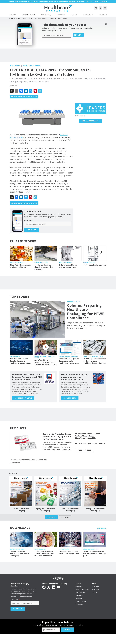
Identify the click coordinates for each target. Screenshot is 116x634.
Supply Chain (15, 356)
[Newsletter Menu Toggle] (96, 8)
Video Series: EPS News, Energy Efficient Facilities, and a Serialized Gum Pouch (44, 362)
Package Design (89, 263)
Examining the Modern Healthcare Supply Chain (69, 552)
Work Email (28, 220)
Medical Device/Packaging (68, 356)
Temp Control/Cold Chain (93, 356)
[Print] (12, 91)
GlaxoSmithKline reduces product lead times (20, 266)
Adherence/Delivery (90, 549)
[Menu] (105, 8)
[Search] (100, 8)
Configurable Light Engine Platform (90, 443)
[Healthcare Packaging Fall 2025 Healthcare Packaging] (70, 491)
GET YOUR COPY (70, 398)
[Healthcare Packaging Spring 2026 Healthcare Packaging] (45, 491)
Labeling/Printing (17, 549)
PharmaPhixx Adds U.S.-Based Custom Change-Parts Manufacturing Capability (87, 436)
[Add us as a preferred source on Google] (40, 91)
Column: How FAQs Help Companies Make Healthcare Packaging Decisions (69, 361)
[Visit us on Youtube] (58, 587)
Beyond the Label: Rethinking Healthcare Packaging (19, 553)
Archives (65, 517)
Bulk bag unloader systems (94, 265)
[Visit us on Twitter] (49, 587)
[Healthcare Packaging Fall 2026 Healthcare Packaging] (20, 491)
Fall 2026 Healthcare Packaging (21, 510)
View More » (101, 528)
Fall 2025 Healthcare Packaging (70, 510)
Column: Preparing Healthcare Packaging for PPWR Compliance (86, 311)
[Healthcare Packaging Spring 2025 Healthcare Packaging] (95, 491)
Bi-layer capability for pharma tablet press (68, 266)
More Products (84, 450)
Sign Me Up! (78, 35)
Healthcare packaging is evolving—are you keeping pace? (94, 553)
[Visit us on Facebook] (44, 587)
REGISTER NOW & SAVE (23, 398)
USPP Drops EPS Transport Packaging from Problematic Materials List (94, 361)
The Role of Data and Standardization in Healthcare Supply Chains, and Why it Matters (21, 361)
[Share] (21, 91)
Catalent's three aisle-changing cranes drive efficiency (43, 267)
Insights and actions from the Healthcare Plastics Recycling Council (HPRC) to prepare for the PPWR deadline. (86, 325)
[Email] (16, 91)
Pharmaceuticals (73, 301)
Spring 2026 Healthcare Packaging (45, 510)
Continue (68, 630)
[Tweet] (30, 91)
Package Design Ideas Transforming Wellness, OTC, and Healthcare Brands (44, 553)
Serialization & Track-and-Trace (44, 357)
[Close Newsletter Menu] (106, 24)
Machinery (15, 66)
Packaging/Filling (31, 66)
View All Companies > (91, 121)
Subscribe (51, 517)
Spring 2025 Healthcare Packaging (95, 510)
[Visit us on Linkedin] (53, 587)
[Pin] (35, 91)
